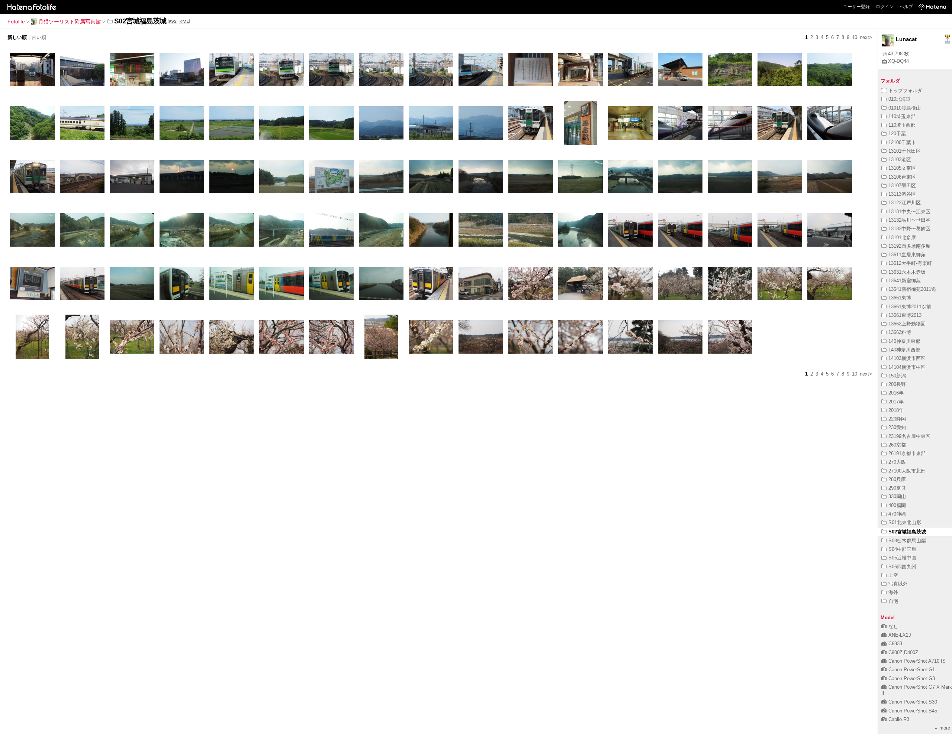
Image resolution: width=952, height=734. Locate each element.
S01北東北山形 (904, 522)
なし (893, 626)
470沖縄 (897, 514)
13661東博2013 (905, 315)
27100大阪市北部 (907, 471)
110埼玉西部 (902, 125)
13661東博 (899, 298)
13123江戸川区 (904, 202)
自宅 (893, 601)
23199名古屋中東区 (909, 436)
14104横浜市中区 (907, 367)
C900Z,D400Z (903, 652)
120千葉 (897, 133)
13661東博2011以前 (909, 306)
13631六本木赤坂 (907, 272)
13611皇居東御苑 (907, 254)
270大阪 (897, 462)
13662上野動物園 (907, 324)
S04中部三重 (902, 549)
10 (854, 37)
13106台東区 (902, 177)
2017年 (896, 402)
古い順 (39, 37)
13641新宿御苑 (904, 280)
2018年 (896, 410)
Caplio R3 (898, 719)
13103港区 (899, 159)
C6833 (895, 643)
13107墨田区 (902, 185)
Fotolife (16, 22)
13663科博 (899, 332)
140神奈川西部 (904, 350)
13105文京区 (902, 168)
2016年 (896, 393)
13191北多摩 (902, 237)
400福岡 (897, 505)
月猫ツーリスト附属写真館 (69, 22)
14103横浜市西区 (907, 358)
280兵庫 (897, 479)
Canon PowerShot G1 (911, 669)
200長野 (897, 384)
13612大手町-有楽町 (910, 263)
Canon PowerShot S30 (912, 702)
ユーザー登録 (856, 6)
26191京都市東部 (907, 453)
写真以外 (898, 584)
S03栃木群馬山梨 (907, 540)
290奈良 (897, 488)
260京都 (897, 445)
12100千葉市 (902, 142)
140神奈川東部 (904, 341)
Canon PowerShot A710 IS (917, 661)
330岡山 (897, 496)
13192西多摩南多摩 (909, 246)
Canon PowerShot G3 (911, 678)
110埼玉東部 (902, 116)
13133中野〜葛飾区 (909, 228)
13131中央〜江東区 (909, 211)
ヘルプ (906, 6)
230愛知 (897, 427)
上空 (893, 575)
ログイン (885, 6)
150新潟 (897, 376)
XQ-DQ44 (898, 61)
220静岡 (897, 419)
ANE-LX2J (899, 635)
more (944, 728)
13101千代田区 (904, 151)
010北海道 (899, 99)
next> (866, 37)
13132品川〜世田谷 (909, 220)
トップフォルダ (905, 90)
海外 (893, 592)
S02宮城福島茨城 (907, 532)
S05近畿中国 (902, 558)
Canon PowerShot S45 (912, 711)
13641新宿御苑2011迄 (912, 289)
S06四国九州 (902, 566)
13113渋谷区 (902, 194)
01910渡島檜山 (904, 108)
